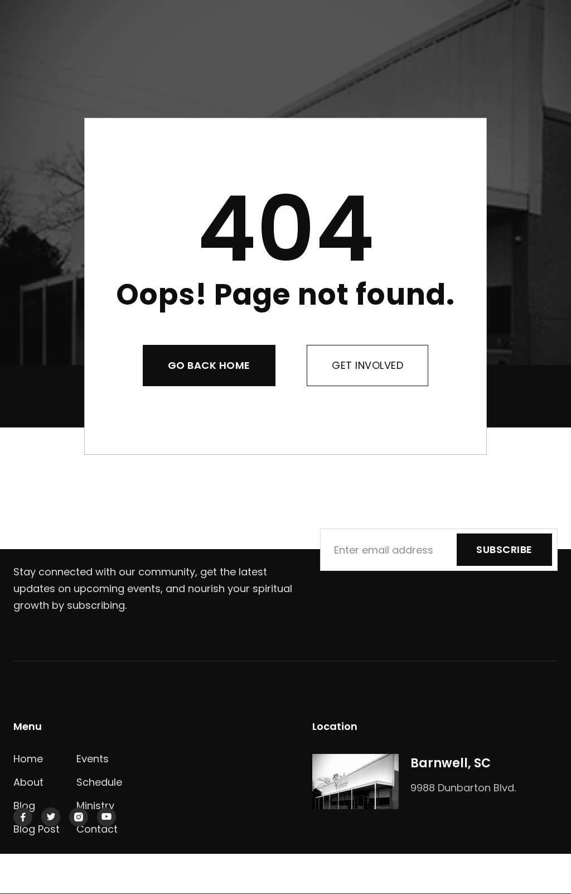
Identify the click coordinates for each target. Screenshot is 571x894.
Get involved (367, 365)
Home (28, 759)
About (28, 782)
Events (92, 759)
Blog (24, 806)
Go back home (209, 365)
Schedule (99, 782)
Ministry (95, 806)
